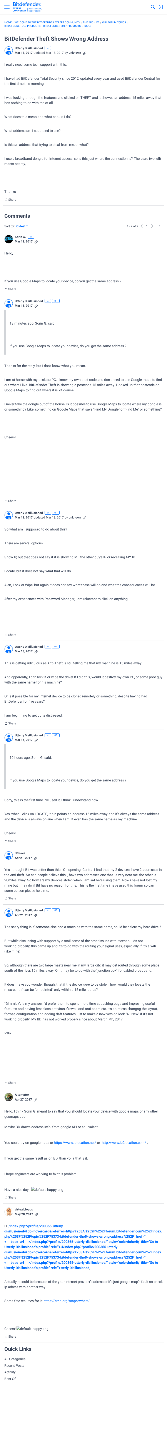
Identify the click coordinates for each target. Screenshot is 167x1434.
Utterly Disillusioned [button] (29, 48)
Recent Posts (14, 1365)
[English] (27, 7)
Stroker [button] (20, 853)
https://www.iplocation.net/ (75, 1143)
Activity (10, 1372)
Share (10, 200)
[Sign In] (161, 7)
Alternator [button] (22, 1094)
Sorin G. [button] (20, 237)
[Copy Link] (84, 52)
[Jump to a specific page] (159, 226)
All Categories (14, 1359)
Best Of (10, 1379)
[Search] (153, 7)
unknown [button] (75, 52)
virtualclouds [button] (24, 1209)
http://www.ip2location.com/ (124, 1143)
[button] (8, 50)
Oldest (21, 226)
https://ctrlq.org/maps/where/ (66, 1301)
